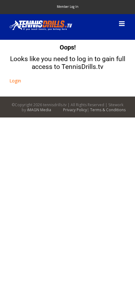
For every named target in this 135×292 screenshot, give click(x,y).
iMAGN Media (39, 109)
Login (15, 80)
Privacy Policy (75, 109)
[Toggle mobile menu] (122, 23)
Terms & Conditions (108, 109)
